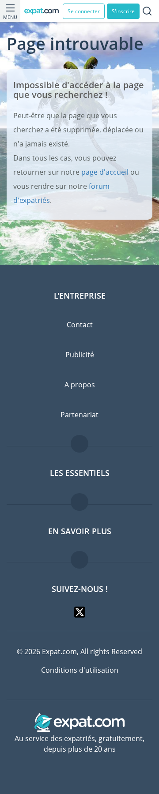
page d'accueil (105, 172)
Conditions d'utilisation (79, 670)
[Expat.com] (43, 11)
